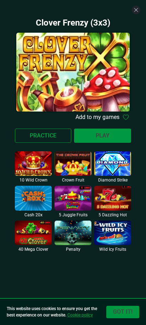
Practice (43, 135)
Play (103, 135)
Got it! (123, 311)
